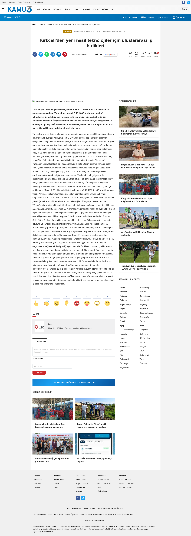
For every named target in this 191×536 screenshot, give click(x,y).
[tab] (39, 341)
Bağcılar (123, 296)
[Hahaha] (87, 299)
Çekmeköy (144, 317)
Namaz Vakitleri (125, 487)
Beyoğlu (123, 313)
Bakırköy (124, 300)
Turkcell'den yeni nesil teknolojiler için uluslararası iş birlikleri (77, 24)
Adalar (122, 287)
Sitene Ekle (76, 508)
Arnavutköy (144, 287)
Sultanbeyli (144, 355)
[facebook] (34, 54)
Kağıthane (144, 334)
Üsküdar (143, 363)
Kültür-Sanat (59, 480)
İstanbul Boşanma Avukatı (98, 529)
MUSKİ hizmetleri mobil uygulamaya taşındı (94, 459)
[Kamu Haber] (20, 9)
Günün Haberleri (104, 483)
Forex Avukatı (47, 531)
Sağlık (105, 9)
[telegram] (52, 54)
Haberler (40, 24)
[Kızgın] (77, 299)
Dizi (38, 9)
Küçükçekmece (146, 338)
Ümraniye (124, 363)
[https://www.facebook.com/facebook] (183, 2)
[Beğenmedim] (66, 299)
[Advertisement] (95, 77)
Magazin (37, 483)
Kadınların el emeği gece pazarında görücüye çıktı (52, 459)
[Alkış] (46, 299)
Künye (4, 2)
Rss (68, 508)
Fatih (142, 325)
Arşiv (99, 487)
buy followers (82, 529)
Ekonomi (86, 9)
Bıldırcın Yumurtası (116, 526)
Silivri (142, 351)
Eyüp (122, 325)
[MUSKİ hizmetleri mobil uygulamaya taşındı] (95, 444)
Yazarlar (164, 17)
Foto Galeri (149, 17)
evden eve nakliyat (72, 526)
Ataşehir (123, 292)
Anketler (122, 476)
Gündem (57, 9)
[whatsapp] (46, 54)
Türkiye (46, 9)
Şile (121, 351)
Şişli (121, 355)
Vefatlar (79, 491)
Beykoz (123, 309)
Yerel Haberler (103, 480)
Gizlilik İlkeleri (38, 2)
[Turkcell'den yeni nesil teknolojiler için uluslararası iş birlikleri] (58, 101)
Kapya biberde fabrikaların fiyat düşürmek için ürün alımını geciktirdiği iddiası (50, 426)
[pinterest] (64, 54)
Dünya (95, 9)
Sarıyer (143, 346)
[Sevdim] (56, 299)
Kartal (122, 338)
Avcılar (143, 292)
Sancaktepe (125, 346)
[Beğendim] (36, 299)
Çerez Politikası (24, 2)
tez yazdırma (87, 526)
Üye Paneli (180, 17)
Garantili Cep (131, 526)
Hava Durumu (125, 480)
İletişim (12, 2)
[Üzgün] (107, 299)
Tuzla (142, 359)
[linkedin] (58, 54)
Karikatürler (102, 491)
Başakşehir (144, 300)
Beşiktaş (143, 304)
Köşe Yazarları (82, 483)
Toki (76, 9)
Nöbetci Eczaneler (126, 483)
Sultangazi (124, 359)
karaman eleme (100, 526)
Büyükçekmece (146, 313)
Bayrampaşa (125, 304)
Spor (56, 487)
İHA (50, 324)
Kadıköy (123, 334)
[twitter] (40, 54)
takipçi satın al (58, 526)
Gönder (39, 373)
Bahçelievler (145, 296)
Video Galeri (131, 17)
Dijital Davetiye (44, 526)
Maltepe (123, 342)
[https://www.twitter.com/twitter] (188, 2)
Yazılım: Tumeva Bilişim (94, 520)
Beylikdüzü (144, 309)
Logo (34, 526)
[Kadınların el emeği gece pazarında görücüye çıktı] (52, 444)
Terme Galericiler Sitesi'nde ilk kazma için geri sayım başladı (91, 425)
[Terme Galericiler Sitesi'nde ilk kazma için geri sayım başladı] (95, 409)
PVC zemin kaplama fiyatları (121, 529)
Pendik (142, 342)
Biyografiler (80, 487)
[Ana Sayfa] (33, 25)
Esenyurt (143, 321)
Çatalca (123, 317)
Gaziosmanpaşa (127, 330)
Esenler (123, 321)
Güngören (144, 330)
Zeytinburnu (125, 368)
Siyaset (67, 9)
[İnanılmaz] (97, 299)
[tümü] (112, 9)
